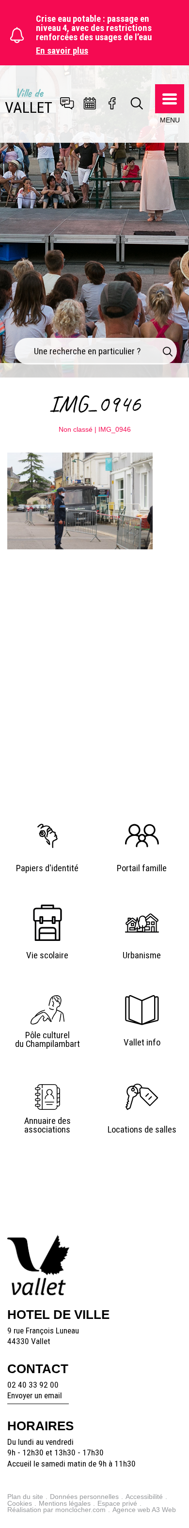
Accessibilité (144, 1496)
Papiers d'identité (47, 868)
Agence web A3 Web (144, 1509)
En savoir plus (62, 51)
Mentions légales (65, 1503)
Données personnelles (84, 1496)
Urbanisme (142, 955)
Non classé (76, 429)
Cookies (19, 1503)
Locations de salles (142, 1129)
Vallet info (142, 1042)
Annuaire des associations (47, 1125)
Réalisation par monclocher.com (56, 1509)
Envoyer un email (34, 1395)
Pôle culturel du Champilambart (47, 1040)
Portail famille (142, 868)
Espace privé (117, 1503)
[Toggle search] (137, 104)
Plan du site (25, 1496)
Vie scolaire (47, 955)
